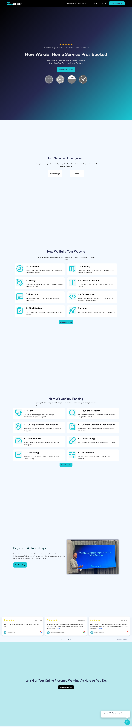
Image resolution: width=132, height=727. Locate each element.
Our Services (82, 3)
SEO (77, 173)
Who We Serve (71, 3)
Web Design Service (66, 322)
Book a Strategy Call (66, 687)
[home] (14, 3)
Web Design (55, 173)
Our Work (94, 3)
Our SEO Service (66, 465)
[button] (83, 3)
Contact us (102, 3)
